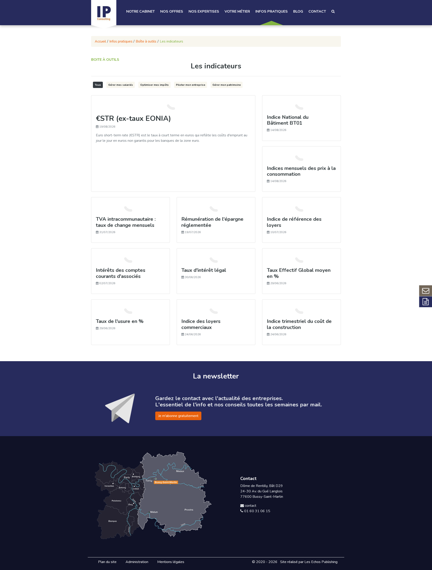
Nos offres (171, 11)
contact (250, 505)
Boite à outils (105, 59)
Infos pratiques (271, 11)
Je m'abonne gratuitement (178, 415)
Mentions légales (170, 561)
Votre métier (237, 11)
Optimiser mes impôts (154, 85)
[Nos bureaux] (153, 494)
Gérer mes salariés (120, 85)
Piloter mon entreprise (190, 85)
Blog (298, 11)
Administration (137, 561)
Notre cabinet (140, 11)
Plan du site (107, 561)
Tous (98, 85)
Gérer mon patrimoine (226, 85)
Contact (317, 11)
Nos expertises (204, 11)
